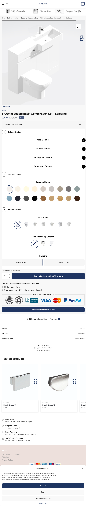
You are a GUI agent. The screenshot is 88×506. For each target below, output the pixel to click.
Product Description (13, 122)
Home (4, 18)
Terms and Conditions (11, 453)
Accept (43, 486)
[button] (83, 468)
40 (42, 348)
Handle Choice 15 (48, 403)
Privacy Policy (7, 458)
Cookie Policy (43, 503)
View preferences (43, 498)
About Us (5, 455)
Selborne (24, 18)
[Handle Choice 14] (20, 380)
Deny (43, 492)
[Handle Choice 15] (59, 380)
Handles (6, 401)
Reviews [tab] (54, 317)
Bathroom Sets (33, 18)
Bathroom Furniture (13, 18)
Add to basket (48, 274)
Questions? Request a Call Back (43, 308)
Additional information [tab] (37, 317)
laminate (47, 348)
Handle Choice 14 (9, 403)
